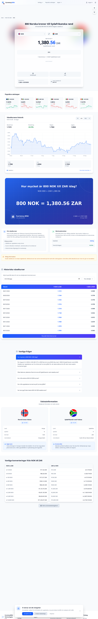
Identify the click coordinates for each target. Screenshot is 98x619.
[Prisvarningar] (95, 2)
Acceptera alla (27, 613)
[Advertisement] (49, 10)
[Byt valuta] (49, 34)
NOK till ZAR (8, 17)
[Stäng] (80, 611)
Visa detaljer (87, 279)
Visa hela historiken (85, 170)
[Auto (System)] (94, 12)
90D (86, 118)
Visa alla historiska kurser (49, 336)
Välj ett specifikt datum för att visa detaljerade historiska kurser (19, 275)
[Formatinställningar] (94, 8)
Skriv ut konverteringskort (50, 506)
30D (81, 118)
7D (77, 118)
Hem (2, 17)
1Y (89, 118)
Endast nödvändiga (40, 613)
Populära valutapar (50, 2)
